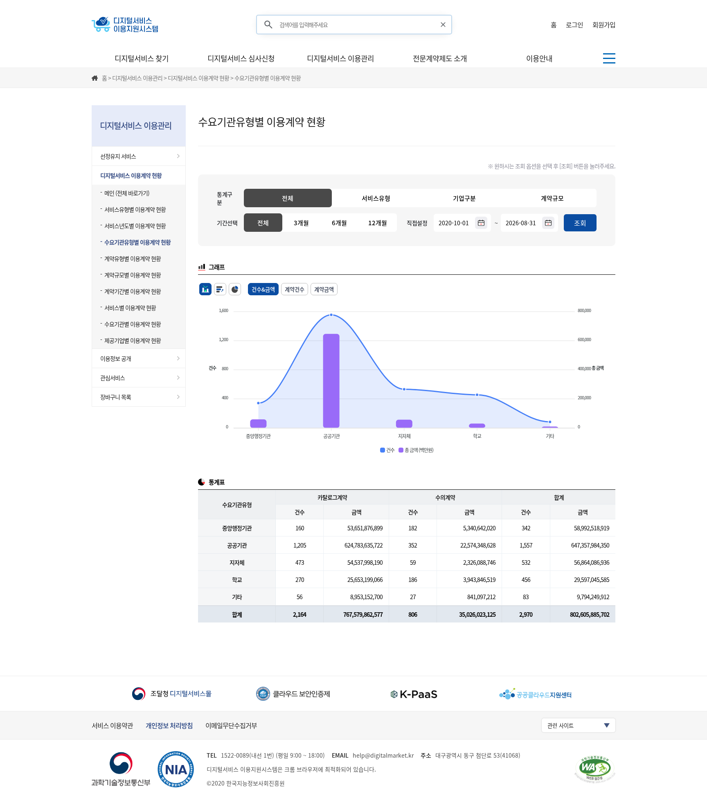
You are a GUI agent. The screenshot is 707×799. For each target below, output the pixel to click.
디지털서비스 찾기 (142, 58)
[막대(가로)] (220, 289)
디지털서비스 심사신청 (241, 58)
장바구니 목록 (115, 397)
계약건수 (294, 289)
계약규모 (552, 198)
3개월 (301, 222)
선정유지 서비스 (118, 156)
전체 (287, 198)
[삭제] (443, 24)
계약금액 (324, 289)
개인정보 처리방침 (169, 725)
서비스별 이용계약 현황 (130, 307)
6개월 (339, 222)
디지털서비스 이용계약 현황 (131, 175)
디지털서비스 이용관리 (340, 58)
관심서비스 (112, 377)
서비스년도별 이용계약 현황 (135, 226)
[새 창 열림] (171, 693)
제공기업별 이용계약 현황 (132, 340)
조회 (580, 223)
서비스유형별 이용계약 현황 (135, 209)
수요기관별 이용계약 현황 (132, 324)
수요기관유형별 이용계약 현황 (137, 242)
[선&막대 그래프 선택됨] (205, 289)
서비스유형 (376, 198)
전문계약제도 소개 (440, 58)
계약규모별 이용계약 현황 (132, 275)
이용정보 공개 (115, 358)
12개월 (377, 222)
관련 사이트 (560, 725)
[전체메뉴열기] (609, 58)
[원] (235, 289)
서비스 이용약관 (112, 725)
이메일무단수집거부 (231, 725)
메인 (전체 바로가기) (126, 193)
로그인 (574, 24)
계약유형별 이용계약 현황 (132, 258)
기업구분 (464, 198)
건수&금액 (263, 289)
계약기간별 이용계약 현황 (132, 291)
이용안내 (539, 58)
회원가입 (603, 24)
